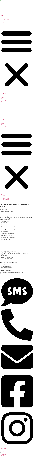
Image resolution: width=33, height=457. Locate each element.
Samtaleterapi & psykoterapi (6, 19)
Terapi (2, 17)
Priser (3, 22)
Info (1, 21)
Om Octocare (3, 16)
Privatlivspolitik (4, 100)
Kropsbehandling (3, 97)
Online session (4, 18)
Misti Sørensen (4, 93)
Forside (2, 15)
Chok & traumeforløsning (6, 96)
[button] (16, 58)
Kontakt (3, 23)
